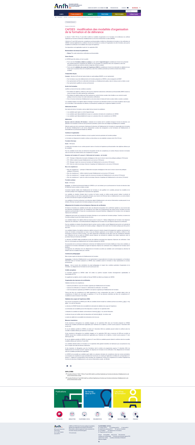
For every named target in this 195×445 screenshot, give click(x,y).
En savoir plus (73, 432)
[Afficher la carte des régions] (140, 8)
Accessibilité (107, 434)
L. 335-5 (124, 301)
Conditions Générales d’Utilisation (118, 437)
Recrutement (122, 434)
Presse (100, 434)
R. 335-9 (98, 311)
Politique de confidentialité (104, 436)
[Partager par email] (67, 366)
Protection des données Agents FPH (121, 436)
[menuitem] (59, 416)
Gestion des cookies (103, 437)
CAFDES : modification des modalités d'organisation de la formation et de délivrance (82, 17)
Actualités (60, 17)
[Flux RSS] (99, 441)
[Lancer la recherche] (139, 11)
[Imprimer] (71, 366)
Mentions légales (102, 439)
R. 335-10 (99, 314)
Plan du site (114, 434)
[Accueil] (68, 6)
